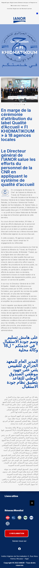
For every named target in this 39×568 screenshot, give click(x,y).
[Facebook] (19, 548)
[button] (37, 13)
